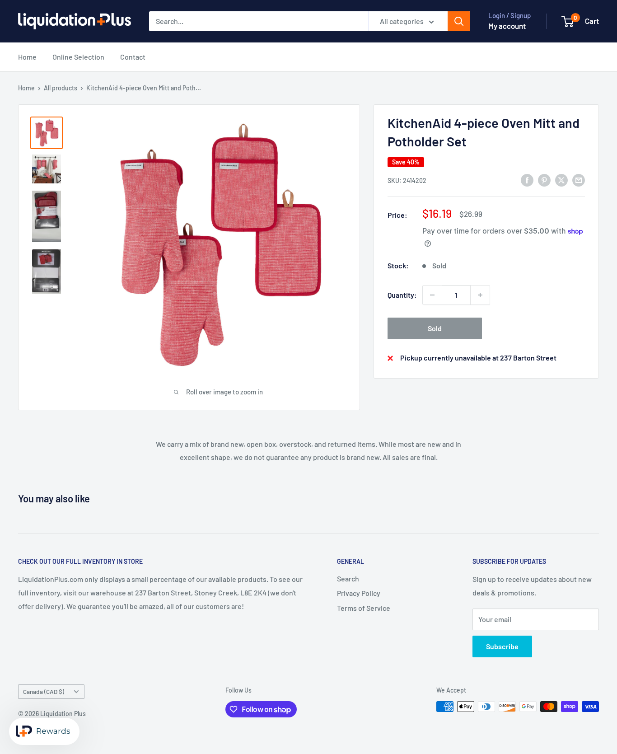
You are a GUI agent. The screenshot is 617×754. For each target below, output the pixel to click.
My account (507, 25)
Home (27, 56)
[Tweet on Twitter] (561, 180)
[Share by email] (578, 180)
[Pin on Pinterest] (544, 180)
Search (348, 578)
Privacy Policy (358, 593)
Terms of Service (363, 608)
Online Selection (78, 56)
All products (60, 88)
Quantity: (402, 294)
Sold (435, 328)
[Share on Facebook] (527, 180)
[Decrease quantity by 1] (432, 295)
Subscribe (502, 646)
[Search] (459, 21)
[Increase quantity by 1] (480, 295)
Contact (132, 56)
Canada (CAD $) (43, 691)
